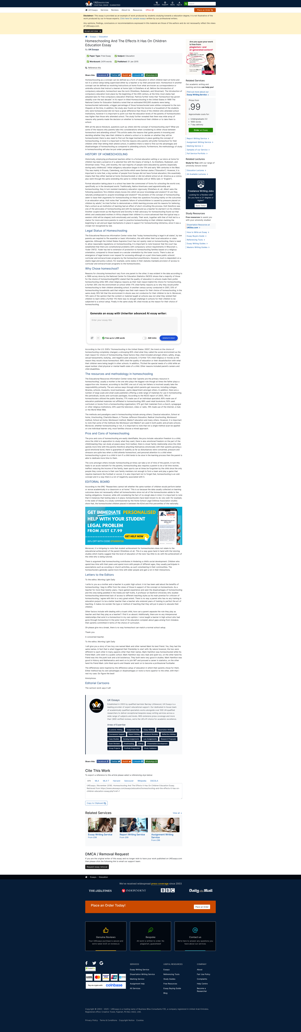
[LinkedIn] (94, 963)
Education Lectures (196, 170)
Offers (149, 10)
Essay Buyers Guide (196, 236)
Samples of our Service (197, 150)
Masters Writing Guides (197, 247)
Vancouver (129, 781)
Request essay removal (97, 867)
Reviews (115, 10)
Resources (137, 10)
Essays (93, 36)
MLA (97, 781)
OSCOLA (154, 781)
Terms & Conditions (108, 1020)
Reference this (94, 67)
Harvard (116, 781)
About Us (126, 10)
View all (176, 813)
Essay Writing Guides (196, 243)
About (199, 969)
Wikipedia (142, 781)
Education (103, 36)
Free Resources (170, 983)
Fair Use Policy (203, 974)
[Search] (186, 4)
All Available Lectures (196, 174)
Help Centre (202, 983)
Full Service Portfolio (196, 153)
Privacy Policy (91, 1020)
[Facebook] (87, 963)
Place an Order (204, 10)
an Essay (201, 130)
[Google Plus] (101, 963)
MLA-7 (106, 781)
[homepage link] (86, 36)
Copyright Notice (126, 1020)
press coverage (160, 883)
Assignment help (137, 983)
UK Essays (93, 10)
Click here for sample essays (133, 18)
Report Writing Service (197, 138)
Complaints (202, 979)
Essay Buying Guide (172, 988)
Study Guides (169, 979)
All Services (135, 988)
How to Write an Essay (197, 232)
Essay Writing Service (139, 969)
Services (104, 10)
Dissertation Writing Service (142, 974)
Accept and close (91, 31)
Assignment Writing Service (199, 142)
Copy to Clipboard (95, 803)
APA (89, 781)
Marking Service (194, 146)
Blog (165, 993)
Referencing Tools (195, 240)
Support (165, 5)
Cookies (140, 1020)
